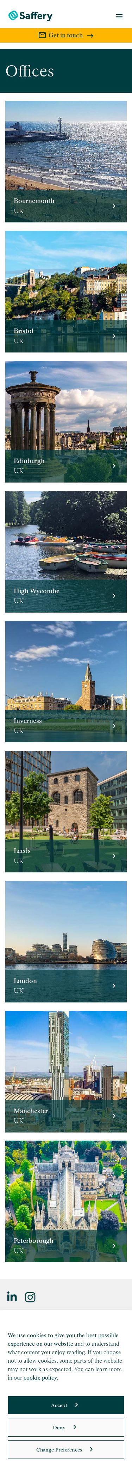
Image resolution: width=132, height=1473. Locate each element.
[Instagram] (31, 1296)
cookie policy (40, 1377)
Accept (59, 1405)
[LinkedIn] (12, 1296)
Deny (59, 1427)
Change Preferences (59, 1449)
